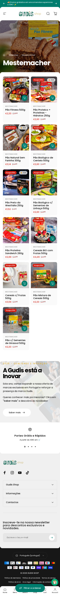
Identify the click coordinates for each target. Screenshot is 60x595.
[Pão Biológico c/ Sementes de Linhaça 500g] (44, 182)
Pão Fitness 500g (15, 109)
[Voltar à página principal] (4, 55)
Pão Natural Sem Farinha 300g (15, 159)
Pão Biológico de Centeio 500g (43, 159)
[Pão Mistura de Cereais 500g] (44, 275)
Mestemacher (11, 106)
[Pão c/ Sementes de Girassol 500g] (16, 320)
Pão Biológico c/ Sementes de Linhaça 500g (43, 205)
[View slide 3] (31, 446)
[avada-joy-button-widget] (54, 582)
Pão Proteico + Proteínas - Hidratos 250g (42, 112)
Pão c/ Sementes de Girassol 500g (15, 342)
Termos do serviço (48, 578)
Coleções (13, 55)
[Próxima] (56, 3)
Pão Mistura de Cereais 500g (42, 297)
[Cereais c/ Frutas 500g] (16, 275)
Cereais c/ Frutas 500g (15, 297)
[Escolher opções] (24, 98)
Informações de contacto (42, 582)
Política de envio (14, 582)
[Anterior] (4, 3)
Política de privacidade (31, 578)
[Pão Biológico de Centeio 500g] (44, 137)
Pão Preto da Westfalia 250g (14, 204)
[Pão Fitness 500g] (16, 90)
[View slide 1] (25, 446)
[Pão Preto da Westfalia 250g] (16, 182)
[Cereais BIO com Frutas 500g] (44, 230)
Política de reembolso (13, 578)
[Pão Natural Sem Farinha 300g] (16, 137)
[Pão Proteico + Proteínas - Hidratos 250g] (44, 90)
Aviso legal (27, 582)
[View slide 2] (28, 446)
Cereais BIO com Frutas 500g (43, 252)
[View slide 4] (35, 446)
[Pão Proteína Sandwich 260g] (16, 230)
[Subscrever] (52, 538)
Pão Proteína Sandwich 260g (14, 252)
